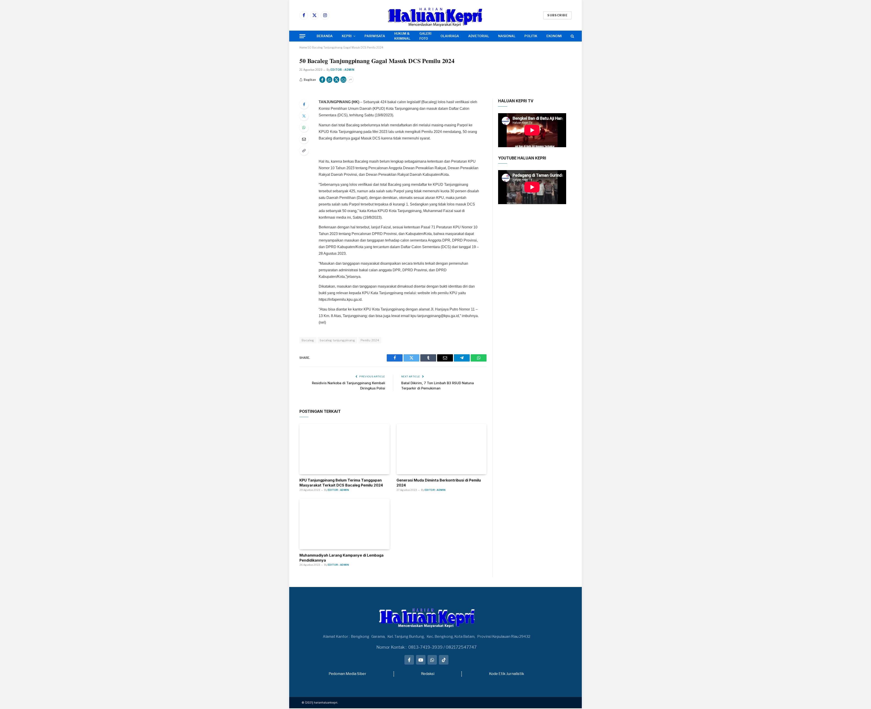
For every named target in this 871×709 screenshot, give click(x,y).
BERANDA (325, 36)
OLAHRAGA (449, 36)
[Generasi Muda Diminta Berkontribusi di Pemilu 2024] (441, 449)
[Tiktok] (443, 660)
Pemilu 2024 (370, 340)
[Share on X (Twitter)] (336, 79)
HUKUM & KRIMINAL (402, 36)
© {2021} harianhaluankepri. (320, 702)
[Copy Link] (303, 150)
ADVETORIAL (478, 36)
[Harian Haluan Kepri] (435, 15)
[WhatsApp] (303, 127)
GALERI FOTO (425, 36)
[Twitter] (303, 115)
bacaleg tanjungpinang (337, 340)
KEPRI (347, 36)
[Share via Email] (343, 79)
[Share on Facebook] (322, 79)
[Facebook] (303, 104)
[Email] (303, 139)
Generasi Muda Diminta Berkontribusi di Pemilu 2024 (438, 482)
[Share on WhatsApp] (329, 79)
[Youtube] (421, 660)
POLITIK (530, 36)
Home (303, 47)
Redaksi (427, 674)
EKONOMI (554, 36)
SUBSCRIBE (557, 15)
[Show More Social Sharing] (350, 79)
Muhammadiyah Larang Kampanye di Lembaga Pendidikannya (341, 557)
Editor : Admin (342, 69)
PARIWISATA (375, 36)
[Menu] (302, 36)
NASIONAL (506, 36)
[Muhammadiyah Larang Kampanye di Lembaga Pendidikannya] (344, 524)
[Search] (572, 36)
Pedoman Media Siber (347, 674)
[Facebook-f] (409, 660)
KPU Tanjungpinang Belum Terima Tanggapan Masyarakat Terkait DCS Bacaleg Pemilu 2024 (341, 482)
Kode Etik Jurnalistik (506, 674)
